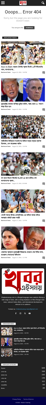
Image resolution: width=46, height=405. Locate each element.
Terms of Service (28, 399)
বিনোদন (3, 388)
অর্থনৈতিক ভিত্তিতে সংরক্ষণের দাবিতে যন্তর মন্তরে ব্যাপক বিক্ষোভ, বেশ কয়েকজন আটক (21, 142)
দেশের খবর (4, 137)
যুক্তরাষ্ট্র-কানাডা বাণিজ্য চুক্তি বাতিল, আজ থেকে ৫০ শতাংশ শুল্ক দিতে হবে (22, 105)
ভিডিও (3, 212)
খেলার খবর (4, 63)
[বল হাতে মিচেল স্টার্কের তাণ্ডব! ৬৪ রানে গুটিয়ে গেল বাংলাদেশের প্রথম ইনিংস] (23, 164)
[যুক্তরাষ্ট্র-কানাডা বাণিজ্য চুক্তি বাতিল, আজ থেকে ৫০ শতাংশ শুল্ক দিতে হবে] (23, 90)
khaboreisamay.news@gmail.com (27, 309)
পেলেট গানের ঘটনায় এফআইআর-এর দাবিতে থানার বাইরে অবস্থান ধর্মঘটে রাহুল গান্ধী (20, 216)
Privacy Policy (17, 399)
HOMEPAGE (29, 27)
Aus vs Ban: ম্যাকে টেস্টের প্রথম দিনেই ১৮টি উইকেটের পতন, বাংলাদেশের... (22, 68)
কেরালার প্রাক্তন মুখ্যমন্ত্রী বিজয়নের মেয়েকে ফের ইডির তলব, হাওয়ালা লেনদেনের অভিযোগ (22, 253)
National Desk (5, 72)
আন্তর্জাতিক (4, 100)
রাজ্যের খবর (4, 375)
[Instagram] (21, 313)
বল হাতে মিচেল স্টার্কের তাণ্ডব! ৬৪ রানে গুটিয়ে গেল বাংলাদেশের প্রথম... (19, 179)
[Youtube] (30, 313)
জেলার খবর (3, 382)
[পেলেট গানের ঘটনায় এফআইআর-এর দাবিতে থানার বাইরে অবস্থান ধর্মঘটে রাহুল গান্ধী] (23, 201)
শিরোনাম (3, 368)
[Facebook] (16, 313)
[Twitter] (25, 313)
